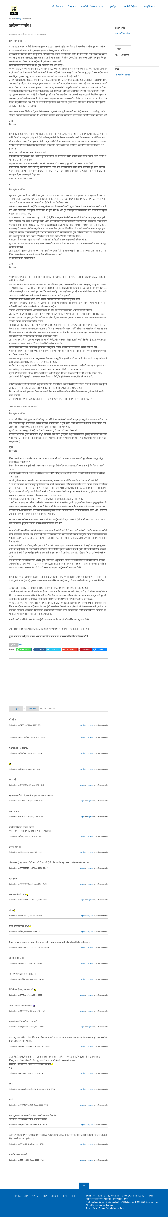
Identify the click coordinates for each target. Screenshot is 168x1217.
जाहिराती (54, 1196)
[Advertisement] (58, 680)
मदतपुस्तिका (148, 7)
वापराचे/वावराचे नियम (94, 1199)
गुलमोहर (112, 7)
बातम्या (64, 1196)
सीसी (73, 1196)
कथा (20, 644)
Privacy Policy (105, 1208)
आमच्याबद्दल (118, 1199)
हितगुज (71, 7)
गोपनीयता (108, 1199)
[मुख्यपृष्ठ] (14, 10)
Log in (16, 708)
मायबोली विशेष (129, 7)
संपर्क (126, 1199)
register (32, 708)
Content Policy (118, 1208)
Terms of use (91, 1208)
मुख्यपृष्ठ (19, 19)
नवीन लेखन (56, 7)
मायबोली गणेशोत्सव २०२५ (92, 7)
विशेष (45, 1196)
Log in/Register (122, 33)
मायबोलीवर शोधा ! (122, 75)
